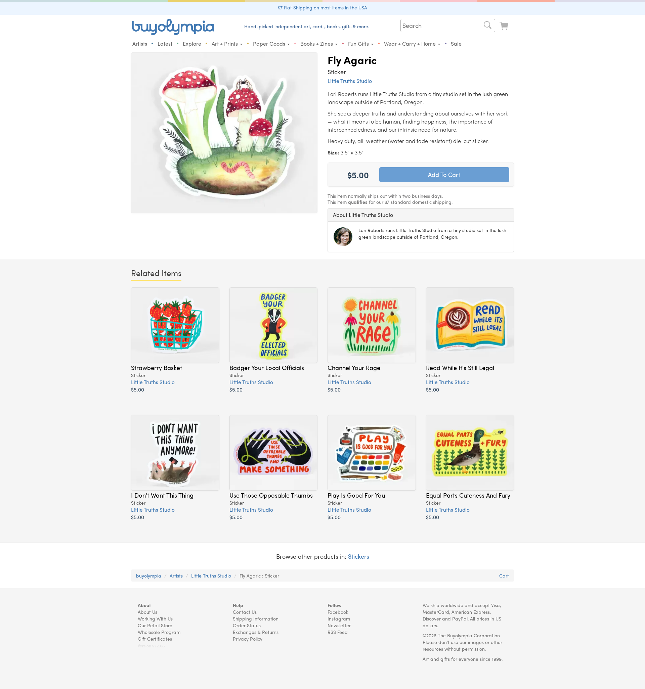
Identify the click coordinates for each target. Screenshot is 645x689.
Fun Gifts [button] (359, 43)
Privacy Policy (247, 638)
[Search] (487, 25)
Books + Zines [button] (317, 43)
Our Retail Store (155, 625)
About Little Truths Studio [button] (363, 215)
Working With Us (155, 618)
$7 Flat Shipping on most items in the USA (322, 7)
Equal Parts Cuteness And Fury (468, 495)
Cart (504, 575)
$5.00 (137, 389)
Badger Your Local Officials (266, 367)
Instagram (339, 618)
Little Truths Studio (350, 81)
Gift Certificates (155, 638)
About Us (147, 611)
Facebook (338, 611)
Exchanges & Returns (255, 632)
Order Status (247, 625)
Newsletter (339, 625)
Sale (456, 43)
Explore (192, 43)
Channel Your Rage (354, 367)
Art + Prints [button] (225, 43)
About (144, 605)
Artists (139, 43)
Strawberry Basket (156, 367)
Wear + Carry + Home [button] (410, 43)
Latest (165, 43)
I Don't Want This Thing (162, 495)
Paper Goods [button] (270, 43)
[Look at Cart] (504, 26)
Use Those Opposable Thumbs (271, 495)
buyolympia (148, 575)
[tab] (421, 215)
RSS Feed (338, 632)
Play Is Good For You (356, 495)
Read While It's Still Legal (460, 367)
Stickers (358, 556)
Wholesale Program (159, 632)
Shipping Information (255, 618)
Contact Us (245, 611)
